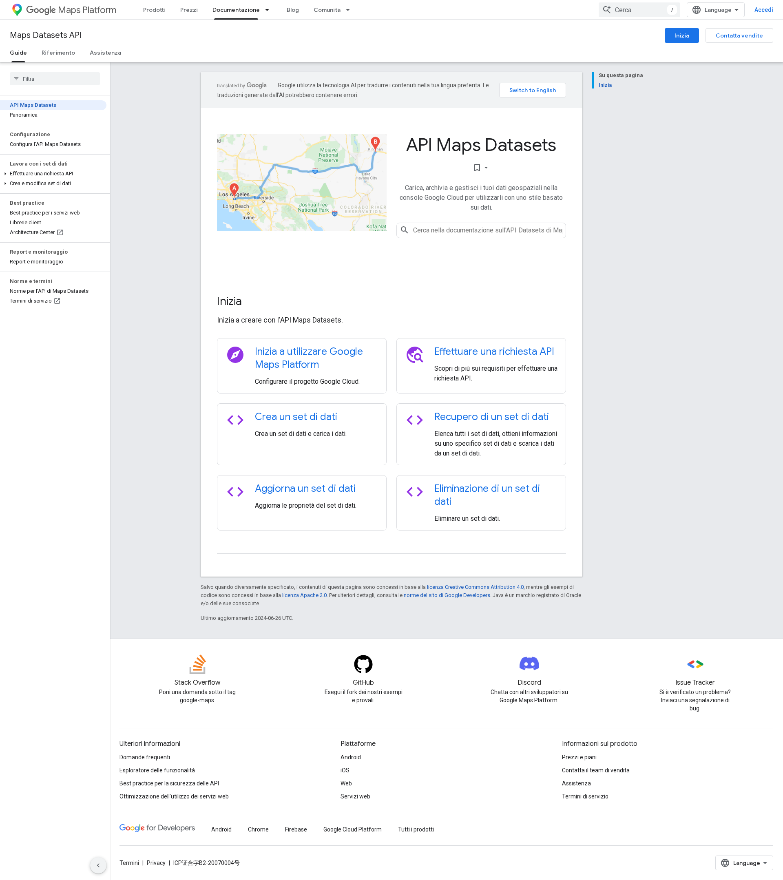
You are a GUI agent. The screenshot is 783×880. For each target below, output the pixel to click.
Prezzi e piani (579, 757)
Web (346, 783)
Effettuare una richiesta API (494, 351)
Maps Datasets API (46, 35)
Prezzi (189, 9)
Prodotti (154, 9)
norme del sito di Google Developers (447, 595)
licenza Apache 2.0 (304, 595)
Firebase (296, 829)
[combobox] (639, 9)
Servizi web (355, 796)
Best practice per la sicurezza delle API (169, 783)
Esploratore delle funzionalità (157, 770)
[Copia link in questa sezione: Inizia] (253, 302)
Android (351, 757)
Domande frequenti (144, 757)
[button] (53, 174)
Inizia (682, 35)
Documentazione (236, 9)
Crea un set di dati (296, 417)
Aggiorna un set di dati (305, 488)
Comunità (327, 9)
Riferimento (58, 52)
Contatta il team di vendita (596, 770)
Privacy (156, 863)
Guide (18, 52)
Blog (293, 9)
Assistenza (105, 52)
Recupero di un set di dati (491, 417)
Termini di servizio (585, 796)
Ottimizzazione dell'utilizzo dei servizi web (174, 796)
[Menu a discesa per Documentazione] (269, 10)
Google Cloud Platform (352, 829)
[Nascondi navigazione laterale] (98, 865)
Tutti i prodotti (416, 829)
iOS (345, 770)
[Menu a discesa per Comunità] (350, 10)
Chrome (258, 829)
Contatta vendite (739, 35)
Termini (129, 863)
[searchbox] (55, 78)
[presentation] (391, 301)
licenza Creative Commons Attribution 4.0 (475, 587)
